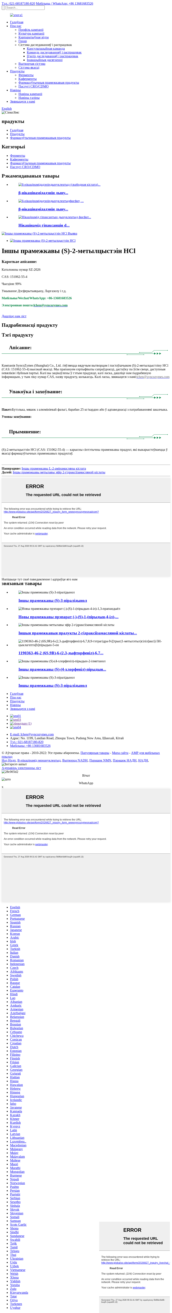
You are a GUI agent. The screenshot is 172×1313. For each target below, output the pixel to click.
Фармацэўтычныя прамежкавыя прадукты (48, 82)
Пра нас (15, 26)
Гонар (22, 41)
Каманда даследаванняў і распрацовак (54, 52)
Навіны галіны (29, 97)
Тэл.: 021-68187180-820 (18, 3)
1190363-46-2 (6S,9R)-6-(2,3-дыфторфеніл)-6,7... (60, 653)
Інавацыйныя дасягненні (45, 60)
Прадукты (17, 71)
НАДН (143, 760)
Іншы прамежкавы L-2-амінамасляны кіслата (54, 468)
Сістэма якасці (28, 67)
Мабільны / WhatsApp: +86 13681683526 (64, 3)
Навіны (15, 90)
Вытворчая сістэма (31, 63)
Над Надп (9, 760)
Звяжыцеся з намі (22, 101)
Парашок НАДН (125, 760)
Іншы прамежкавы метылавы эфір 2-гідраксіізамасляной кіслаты (59, 472)
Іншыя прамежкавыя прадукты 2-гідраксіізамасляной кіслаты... (77, 633)
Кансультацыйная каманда (46, 48)
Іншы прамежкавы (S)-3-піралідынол (52, 600)
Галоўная (16, 22)
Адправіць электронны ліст (21, 768)
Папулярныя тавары (95, 753)
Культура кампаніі (31, 33)
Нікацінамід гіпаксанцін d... (44, 225)
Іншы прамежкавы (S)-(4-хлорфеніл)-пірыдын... (62, 669)
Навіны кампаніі (30, 94)
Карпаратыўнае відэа (33, 37)
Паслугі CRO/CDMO (33, 86)
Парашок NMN (100, 760)
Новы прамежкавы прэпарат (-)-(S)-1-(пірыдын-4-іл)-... (68, 617)
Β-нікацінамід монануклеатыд (39, 760)
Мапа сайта (120, 753)
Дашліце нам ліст (14, 316)
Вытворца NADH (75, 760)
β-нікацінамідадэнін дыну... (43, 193)
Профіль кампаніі (30, 29)
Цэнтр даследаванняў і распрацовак (52, 56)
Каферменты (27, 79)
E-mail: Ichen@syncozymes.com (32, 734)
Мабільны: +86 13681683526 (30, 745)
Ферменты (26, 75)
